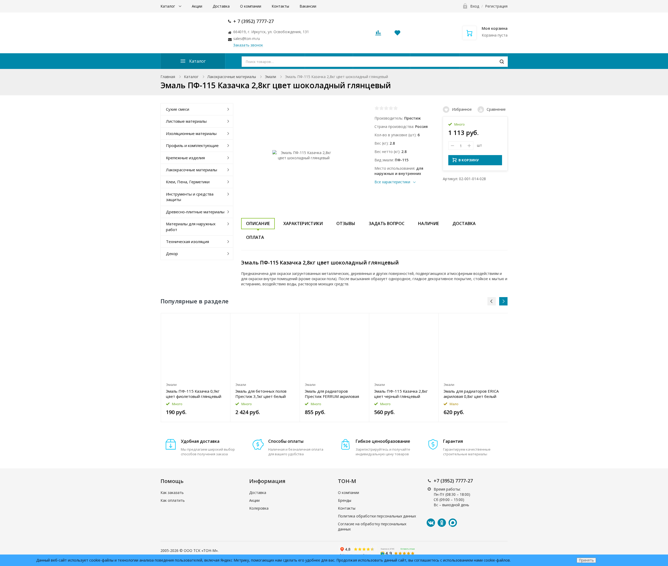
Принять (586, 560)
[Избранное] (213, 320)
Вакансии (308, 6)
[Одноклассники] (442, 522)
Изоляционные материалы (191, 133)
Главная (167, 76)
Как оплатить (172, 500)
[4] (391, 108)
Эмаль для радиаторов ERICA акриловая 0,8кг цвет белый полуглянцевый (471, 393)
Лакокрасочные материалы (231, 76)
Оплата (255, 237)
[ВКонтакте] (431, 522)
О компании (250, 6)
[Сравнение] (223, 320)
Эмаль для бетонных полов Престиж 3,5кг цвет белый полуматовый (261, 393)
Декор (172, 253)
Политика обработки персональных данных (377, 516)
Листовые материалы (186, 121)
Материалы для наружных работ (191, 226)
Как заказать (172, 492)
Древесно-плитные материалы (195, 211)
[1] (376, 108)
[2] (381, 108)
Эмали (270, 76)
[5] (395, 108)
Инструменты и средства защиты (189, 196)
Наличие (428, 223)
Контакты (280, 6)
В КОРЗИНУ (468, 160)
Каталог (168, 6)
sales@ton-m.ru (246, 38)
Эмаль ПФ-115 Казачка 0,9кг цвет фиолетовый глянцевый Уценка (193, 393)
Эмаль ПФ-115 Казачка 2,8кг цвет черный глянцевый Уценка (401, 393)
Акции (197, 6)
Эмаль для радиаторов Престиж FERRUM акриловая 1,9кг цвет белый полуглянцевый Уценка (332, 393)
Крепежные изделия (185, 157)
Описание (258, 223)
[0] (378, 34)
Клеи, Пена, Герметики (188, 181)
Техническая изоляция (187, 241)
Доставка (221, 6)
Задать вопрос (386, 223)
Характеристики (303, 223)
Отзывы (345, 223)
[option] (195, 367)
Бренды (344, 500)
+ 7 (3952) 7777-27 (253, 21)
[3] (386, 108)
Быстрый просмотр (196, 347)
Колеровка (259, 508)
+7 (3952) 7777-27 (453, 480)
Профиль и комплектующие (192, 145)
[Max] (453, 522)
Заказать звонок (248, 45)
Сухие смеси (177, 109)
